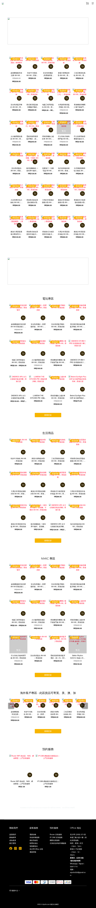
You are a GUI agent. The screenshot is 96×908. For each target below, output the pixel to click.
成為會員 (12, 840)
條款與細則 (34, 840)
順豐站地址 (34, 843)
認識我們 (12, 834)
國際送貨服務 (55, 840)
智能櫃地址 (34, 846)
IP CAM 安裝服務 (56, 837)
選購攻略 (33, 834)
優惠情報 (33, 852)
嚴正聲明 (12, 843)
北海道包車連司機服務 (58, 843)
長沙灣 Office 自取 (36, 849)
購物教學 (12, 837)
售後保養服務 (34, 837)
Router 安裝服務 (56, 834)
